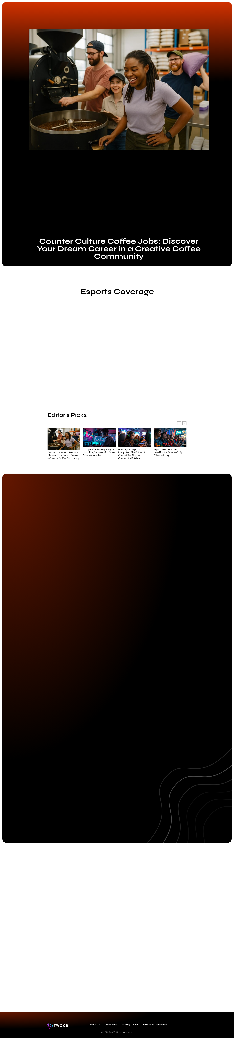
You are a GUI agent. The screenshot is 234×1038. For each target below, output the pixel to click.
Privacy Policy (130, 1024)
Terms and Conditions (155, 1024)
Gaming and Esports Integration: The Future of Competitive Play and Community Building (131, 454)
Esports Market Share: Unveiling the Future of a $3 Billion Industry (168, 452)
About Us (94, 1024)
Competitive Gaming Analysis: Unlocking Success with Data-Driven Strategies (99, 452)
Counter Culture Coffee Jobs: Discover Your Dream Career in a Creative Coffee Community (119, 249)
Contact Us (110, 1024)
